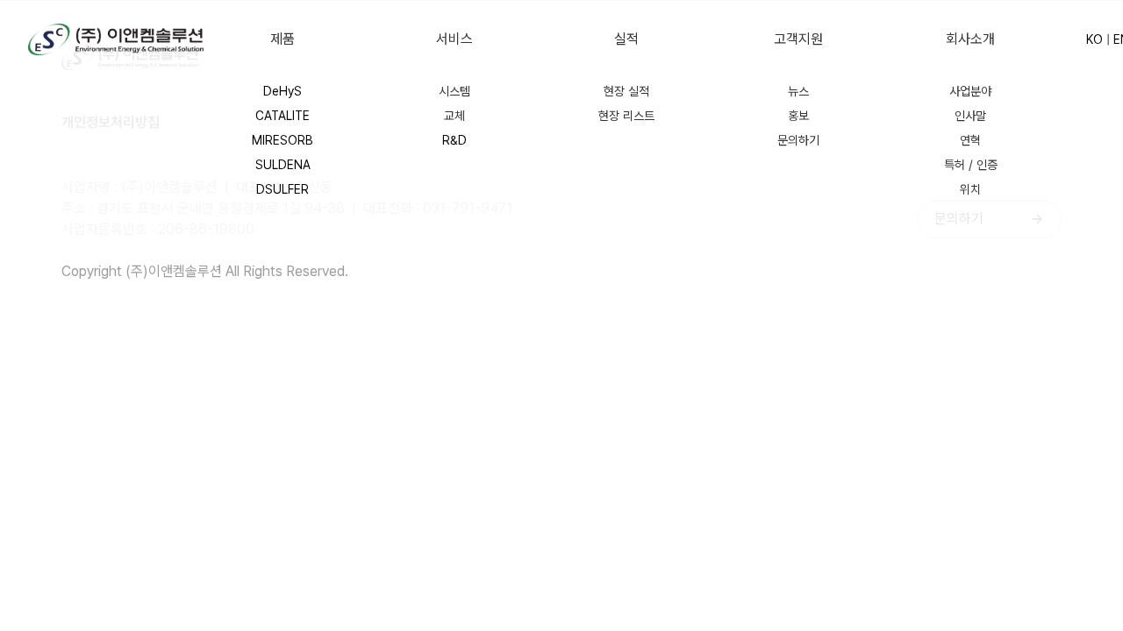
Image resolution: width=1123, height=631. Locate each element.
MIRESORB (282, 140)
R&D (454, 140)
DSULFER (282, 189)
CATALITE (282, 116)
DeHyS (282, 91)
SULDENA (283, 165)
